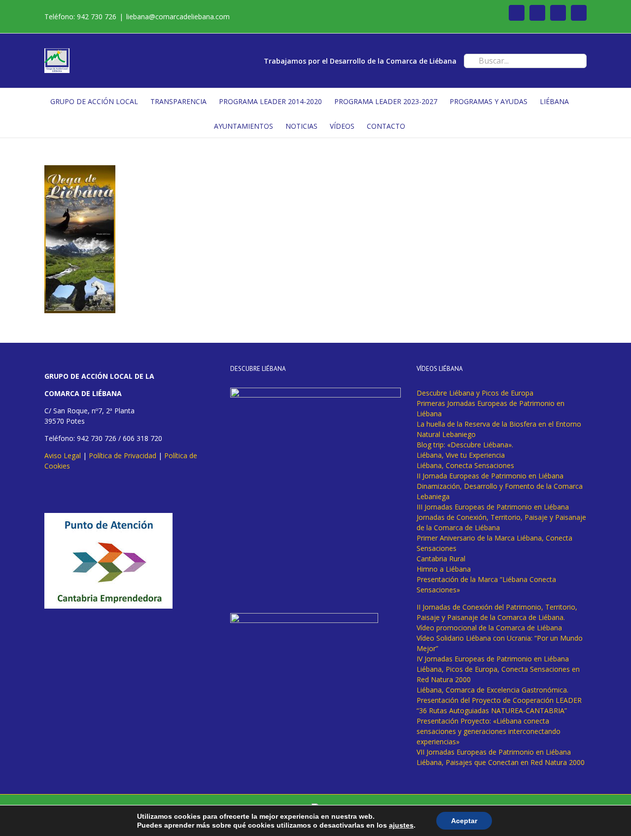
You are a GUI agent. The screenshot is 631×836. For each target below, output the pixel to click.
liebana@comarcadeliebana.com (178, 16)
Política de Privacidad (122, 455)
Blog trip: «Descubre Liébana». (465, 444)
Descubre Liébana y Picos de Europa (475, 393)
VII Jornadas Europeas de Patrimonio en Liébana (494, 752)
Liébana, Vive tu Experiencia (461, 455)
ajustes (401, 825)
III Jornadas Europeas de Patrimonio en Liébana (493, 506)
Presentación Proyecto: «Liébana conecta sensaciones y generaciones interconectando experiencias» (489, 731)
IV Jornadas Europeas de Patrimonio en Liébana (493, 658)
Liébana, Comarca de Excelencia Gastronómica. (492, 689)
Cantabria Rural (441, 558)
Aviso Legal (62, 455)
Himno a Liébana (444, 569)
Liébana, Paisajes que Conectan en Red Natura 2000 (501, 762)
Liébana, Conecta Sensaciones (465, 465)
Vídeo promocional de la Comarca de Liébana (489, 627)
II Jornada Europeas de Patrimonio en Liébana (490, 475)
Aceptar (464, 821)
